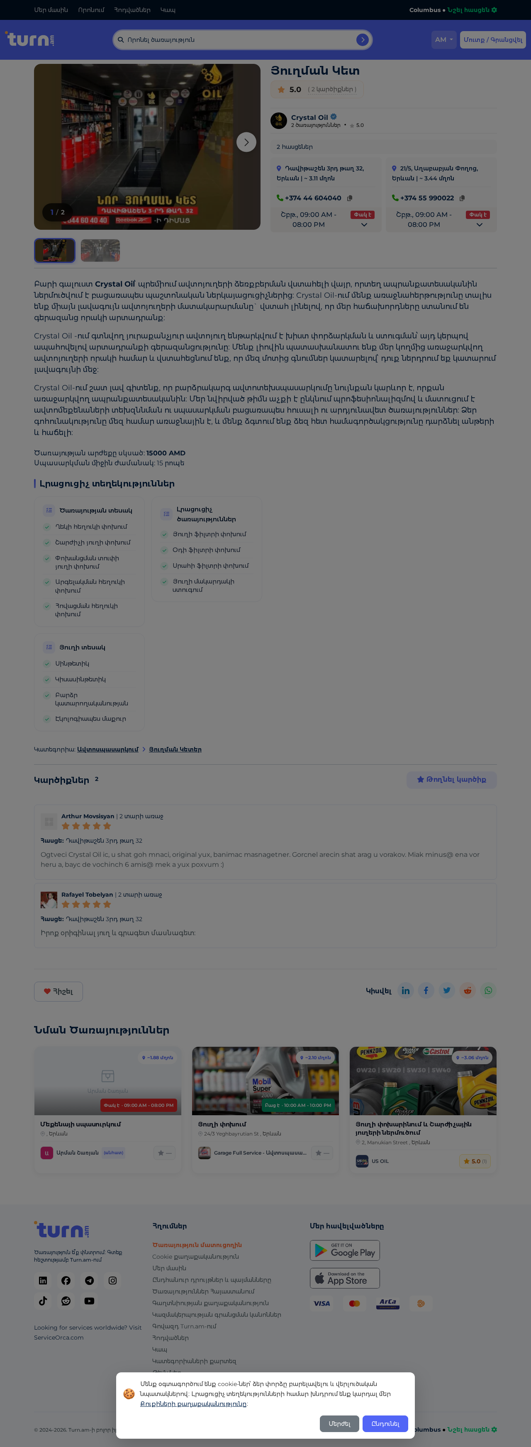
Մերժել (340, 1424)
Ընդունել (385, 1424)
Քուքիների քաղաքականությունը (193, 1404)
